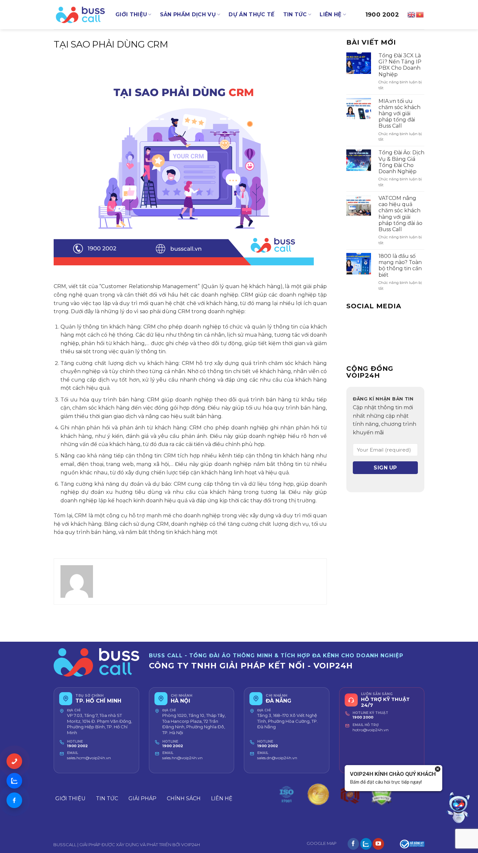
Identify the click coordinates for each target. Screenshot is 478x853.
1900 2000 (362, 717)
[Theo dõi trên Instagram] (366, 844)
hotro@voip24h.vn (370, 729)
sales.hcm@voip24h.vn (89, 757)
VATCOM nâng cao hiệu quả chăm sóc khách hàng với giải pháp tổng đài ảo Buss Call (400, 213)
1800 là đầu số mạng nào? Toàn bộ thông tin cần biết (400, 265)
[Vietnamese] (420, 14)
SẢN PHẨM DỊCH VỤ (188, 14)
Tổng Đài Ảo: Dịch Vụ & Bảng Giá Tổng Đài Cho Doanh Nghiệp (401, 162)
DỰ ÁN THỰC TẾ (251, 14)
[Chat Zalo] (14, 781)
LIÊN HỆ (330, 14)
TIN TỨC (295, 14)
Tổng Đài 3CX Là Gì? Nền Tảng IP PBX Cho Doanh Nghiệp (399, 64)
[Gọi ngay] (14, 761)
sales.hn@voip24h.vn (182, 757)
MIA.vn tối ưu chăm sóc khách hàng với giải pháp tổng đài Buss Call (399, 113)
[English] (411, 14)
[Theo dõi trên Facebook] (353, 844)
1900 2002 (382, 14)
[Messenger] (14, 800)
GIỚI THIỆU (131, 14)
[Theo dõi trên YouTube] (378, 844)
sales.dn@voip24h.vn (277, 757)
